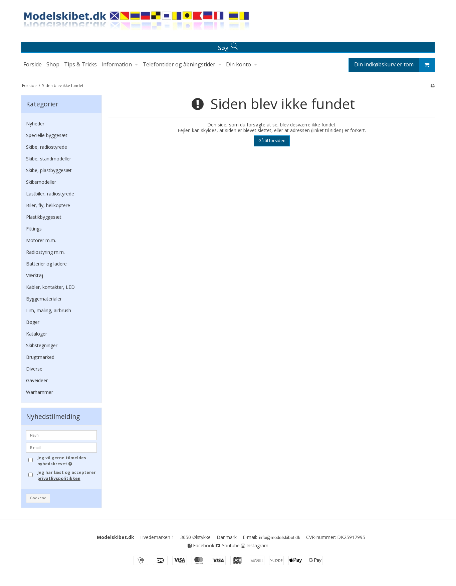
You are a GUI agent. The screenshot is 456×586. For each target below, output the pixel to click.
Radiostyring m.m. (45, 252)
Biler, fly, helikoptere (48, 205)
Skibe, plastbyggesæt (49, 170)
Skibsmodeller (41, 182)
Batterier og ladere (46, 263)
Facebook (203, 545)
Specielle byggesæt (46, 135)
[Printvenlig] (432, 85)
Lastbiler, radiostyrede (50, 193)
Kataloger (36, 334)
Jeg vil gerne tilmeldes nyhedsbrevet (66, 461)
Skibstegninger (41, 345)
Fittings (34, 228)
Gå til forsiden (271, 140)
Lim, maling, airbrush (48, 310)
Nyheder (35, 123)
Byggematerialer (44, 299)
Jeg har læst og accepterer (66, 475)
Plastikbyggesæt (43, 217)
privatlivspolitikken (58, 478)
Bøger (32, 322)
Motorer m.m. (41, 240)
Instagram (256, 545)
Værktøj (34, 275)
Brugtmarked (40, 357)
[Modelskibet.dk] (228, 22)
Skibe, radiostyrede (46, 147)
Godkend (38, 498)
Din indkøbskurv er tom (384, 64)
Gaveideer (37, 380)
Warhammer (39, 392)
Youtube (230, 545)
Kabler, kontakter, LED (50, 287)
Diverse (34, 369)
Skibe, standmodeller (48, 158)
